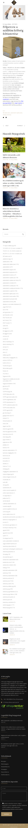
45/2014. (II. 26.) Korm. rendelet (16, 67)
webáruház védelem (8, 565)
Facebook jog (6, 365)
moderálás (6, 479)
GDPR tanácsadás (8, 407)
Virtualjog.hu (4, 769)
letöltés (5, 463)
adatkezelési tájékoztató (9, 264)
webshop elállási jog (8, 586)
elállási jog (5, 355)
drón (4, 352)
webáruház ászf (7, 562)
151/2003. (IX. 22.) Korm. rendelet (11, 248)
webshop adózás (7, 578)
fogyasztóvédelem (7, 383)
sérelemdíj (5, 501)
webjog (4, 114)
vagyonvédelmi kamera (9, 543)
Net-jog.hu (3, 761)
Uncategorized (7, 538)
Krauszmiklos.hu (5, 772)
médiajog (5, 469)
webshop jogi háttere (8, 594)
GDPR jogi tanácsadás (9, 397)
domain (5, 347)
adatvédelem (6, 267)
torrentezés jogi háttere (9, 525)
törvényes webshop (8, 527)
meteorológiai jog (7, 474)
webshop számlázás (8, 602)
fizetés (4, 371)
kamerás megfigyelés (8, 453)
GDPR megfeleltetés (8, 399)
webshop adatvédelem (9, 575)
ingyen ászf (6, 426)
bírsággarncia (6, 333)
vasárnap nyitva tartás (8, 546)
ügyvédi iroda (6, 533)
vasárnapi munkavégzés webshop (12, 549)
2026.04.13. (3, 738)
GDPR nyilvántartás (8, 402)
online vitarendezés (8, 493)
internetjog (6, 437)
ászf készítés (6, 315)
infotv (4, 423)
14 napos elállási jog (8, 245)
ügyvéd (4, 530)
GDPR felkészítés (7, 394)
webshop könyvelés (8, 597)
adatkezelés (7, 113)
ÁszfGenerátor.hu (5, 774)
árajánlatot (6, 99)
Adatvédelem (14, 827)
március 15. (6, 466)
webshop (9, 114)
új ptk (4, 535)
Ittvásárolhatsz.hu (5, 766)
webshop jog (6, 589)
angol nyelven (18, 103)
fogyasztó (5, 376)
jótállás (5, 445)
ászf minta (5, 320)
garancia (5, 386)
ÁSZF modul (6, 323)
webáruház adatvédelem (9, 559)
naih (4, 482)
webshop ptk (6, 599)
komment (5, 458)
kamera (5, 447)
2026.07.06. (5, 159)
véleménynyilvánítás (8, 551)
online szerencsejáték (8, 490)
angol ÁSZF (6, 307)
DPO (4, 349)
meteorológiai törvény (8, 477)
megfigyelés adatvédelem (9, 471)
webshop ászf (6, 581)
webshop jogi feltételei (9, 591)
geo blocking (6, 413)
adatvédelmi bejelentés (9, 272)
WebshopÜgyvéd (7, 607)
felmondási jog (7, 368)
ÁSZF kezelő (6, 317)
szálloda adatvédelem (8, 503)
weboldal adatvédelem (9, 570)
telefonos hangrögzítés (9, 519)
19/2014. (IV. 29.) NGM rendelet (11, 251)
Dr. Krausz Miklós (7, 24)
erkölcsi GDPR (6, 360)
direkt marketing (7, 344)
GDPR (4, 389)
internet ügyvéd (7, 429)
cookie (4, 339)
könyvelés (5, 461)
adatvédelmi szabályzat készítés (11, 288)
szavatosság (6, 506)
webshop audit (7, 583)
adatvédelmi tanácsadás (9, 296)
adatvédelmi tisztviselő (9, 299)
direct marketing (7, 341)
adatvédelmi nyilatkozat (9, 277)
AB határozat (6, 256)
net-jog (4, 485)
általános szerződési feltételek (11, 304)
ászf (4, 309)
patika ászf (6, 498)
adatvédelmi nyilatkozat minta (10, 280)
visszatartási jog (7, 557)
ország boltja (6, 495)
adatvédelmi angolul (8, 269)
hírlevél (4, 418)
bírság (4, 328)
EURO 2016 (6, 363)
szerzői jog (6, 511)
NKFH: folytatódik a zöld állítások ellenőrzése (12, 720)
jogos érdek (6, 439)
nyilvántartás (6, 487)
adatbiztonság (6, 259)
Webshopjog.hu (5, 764)
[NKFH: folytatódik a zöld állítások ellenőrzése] (14, 145)
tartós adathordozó (8, 514)
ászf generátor (7, 312)
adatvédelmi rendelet (8, 283)
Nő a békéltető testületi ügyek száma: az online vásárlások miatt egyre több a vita (13, 183)
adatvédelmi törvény (8, 301)
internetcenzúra (7, 434)
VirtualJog (5, 554)
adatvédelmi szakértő (8, 291)
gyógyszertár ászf (7, 415)
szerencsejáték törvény (9, 509)
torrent (5, 522)
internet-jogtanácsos (8, 431)
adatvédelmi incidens (8, 275)
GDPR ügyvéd (6, 410)
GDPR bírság (6, 391)
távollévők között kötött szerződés (12, 517)
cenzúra (5, 336)
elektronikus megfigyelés (9, 357)
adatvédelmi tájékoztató (16, 113)
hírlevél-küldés (6, 421)
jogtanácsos (6, 442)
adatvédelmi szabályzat (9, 285)
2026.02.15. (5, 218)
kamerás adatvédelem (8, 450)
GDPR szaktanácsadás (9, 405)
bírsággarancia (7, 331)
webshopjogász (7, 605)
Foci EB (5, 373)
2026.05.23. (3, 730)
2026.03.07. (5, 187)
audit (4, 325)
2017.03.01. (15, 24)
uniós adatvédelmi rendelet (10, 541)
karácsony (5, 455)
